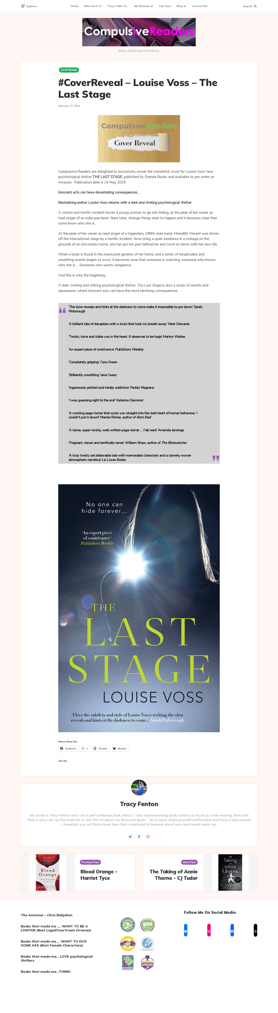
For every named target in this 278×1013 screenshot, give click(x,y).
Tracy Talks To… (118, 6)
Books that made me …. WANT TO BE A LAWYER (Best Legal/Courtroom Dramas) (56, 928)
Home (74, 6)
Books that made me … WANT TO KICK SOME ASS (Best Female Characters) (54, 943)
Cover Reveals (69, 70)
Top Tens (165, 6)
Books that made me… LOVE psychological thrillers (57, 958)
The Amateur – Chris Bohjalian (46, 915)
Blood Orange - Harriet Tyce (98, 874)
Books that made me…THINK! (46, 971)
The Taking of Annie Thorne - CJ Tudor (174, 874)
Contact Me (199, 6)
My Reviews (142, 6)
